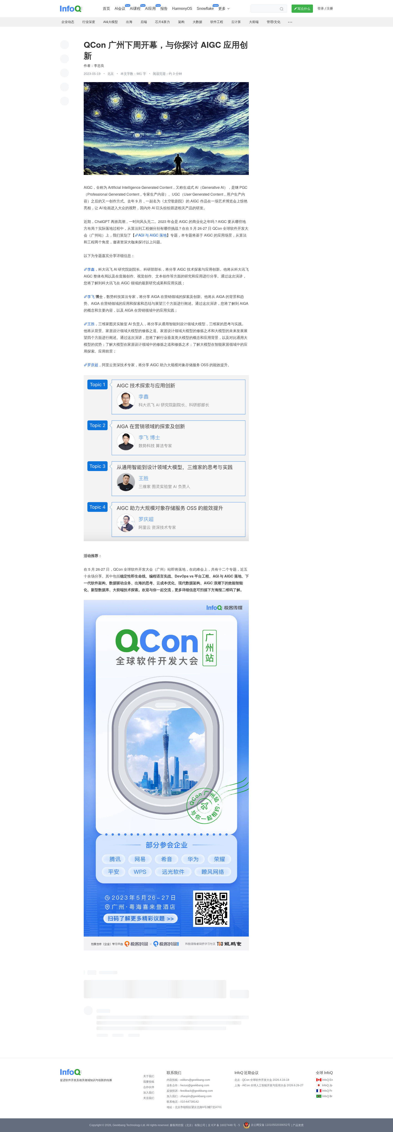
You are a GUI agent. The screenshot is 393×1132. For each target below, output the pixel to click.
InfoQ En (327, 1080)
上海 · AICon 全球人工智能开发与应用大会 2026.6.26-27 (268, 1085)
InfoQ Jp (327, 1085)
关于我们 (148, 1076)
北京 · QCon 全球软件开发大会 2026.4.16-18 (261, 1080)
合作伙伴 (148, 1087)
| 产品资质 (297, 1125)
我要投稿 (148, 1081)
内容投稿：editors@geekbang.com (188, 1080)
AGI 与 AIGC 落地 (152, 235)
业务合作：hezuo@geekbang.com (188, 1085)
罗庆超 (92, 364)
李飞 (91, 296)
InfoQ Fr (327, 1090)
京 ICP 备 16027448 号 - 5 (224, 1125)
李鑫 (91, 269)
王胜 (91, 323)
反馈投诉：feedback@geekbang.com (190, 1090)
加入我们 (148, 1092)
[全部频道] (290, 22)
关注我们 (148, 1098)
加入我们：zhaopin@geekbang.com (189, 1096)
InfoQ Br (327, 1096)
